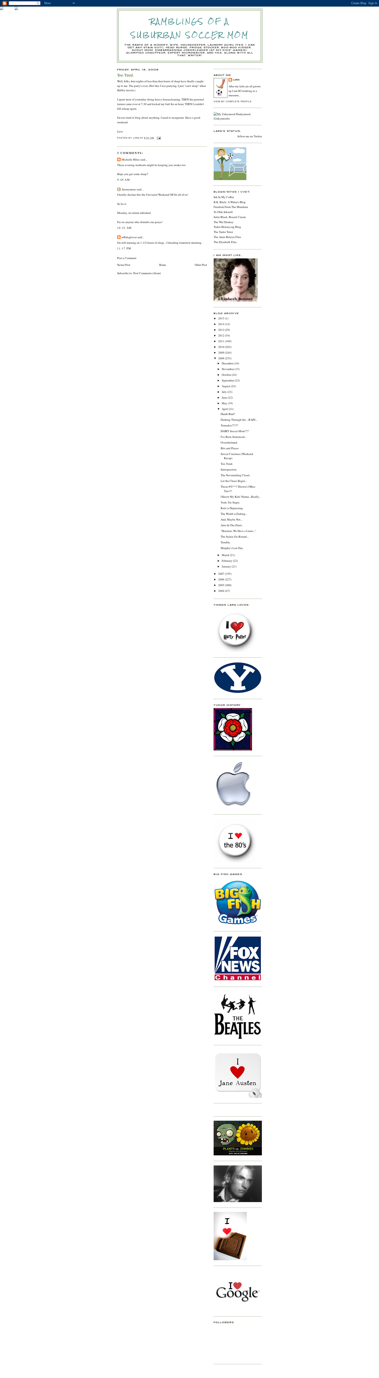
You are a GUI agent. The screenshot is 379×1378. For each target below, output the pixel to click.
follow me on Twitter (250, 136)
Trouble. (226, 542)
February (227, 561)
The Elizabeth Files (225, 242)
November (228, 369)
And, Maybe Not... (231, 519)
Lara (236, 80)
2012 (221, 335)
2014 (221, 324)
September (228, 380)
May (225, 403)
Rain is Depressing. (232, 508)
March (226, 555)
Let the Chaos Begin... (234, 481)
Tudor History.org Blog (227, 227)
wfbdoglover (129, 237)
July (224, 392)
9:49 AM (123, 180)
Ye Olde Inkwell (223, 212)
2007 (221, 574)
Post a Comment (126, 258)
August (226, 386)
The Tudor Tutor (223, 232)
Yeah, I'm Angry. (230, 502)
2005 (221, 585)
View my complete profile (233, 101)
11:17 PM (124, 248)
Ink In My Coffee (224, 197)
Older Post (201, 265)
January (227, 566)
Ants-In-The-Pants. (232, 525)
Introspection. (229, 469)
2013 (221, 330)
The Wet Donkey (224, 222)
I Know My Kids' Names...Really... (241, 497)
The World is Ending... (234, 514)
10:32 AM (124, 228)
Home (162, 265)
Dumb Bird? (228, 414)
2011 (221, 341)
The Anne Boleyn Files (227, 237)
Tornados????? (229, 425)
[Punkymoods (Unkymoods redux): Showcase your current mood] (238, 118)
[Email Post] (159, 138)
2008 (221, 358)
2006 (221, 579)
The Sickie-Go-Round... (235, 537)
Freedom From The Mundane (231, 207)
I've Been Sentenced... (234, 437)
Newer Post (123, 265)
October (227, 375)
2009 (221, 352)
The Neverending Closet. (235, 475)
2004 (221, 591)
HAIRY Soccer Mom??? (235, 431)
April (225, 409)
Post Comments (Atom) (147, 273)
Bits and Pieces (230, 448)
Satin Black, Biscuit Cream (230, 217)
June (225, 397)
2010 (221, 347)
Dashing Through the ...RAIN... (239, 420)
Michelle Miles (131, 159)
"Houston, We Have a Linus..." (238, 531)
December (228, 363)
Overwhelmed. (229, 442)
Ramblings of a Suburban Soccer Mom (190, 28)
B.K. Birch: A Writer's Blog (230, 202)
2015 (221, 318)
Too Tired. (227, 464)
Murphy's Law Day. (232, 548)
